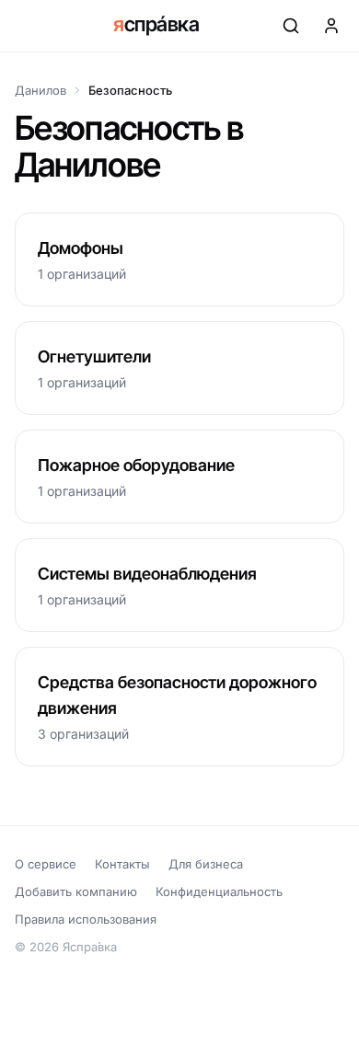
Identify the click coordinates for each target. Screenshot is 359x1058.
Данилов (40, 90)
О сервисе (45, 864)
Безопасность (130, 90)
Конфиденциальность (219, 891)
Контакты (122, 864)
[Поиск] (291, 26)
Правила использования (85, 919)
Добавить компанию (76, 891)
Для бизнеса (205, 864)
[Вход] (331, 26)
